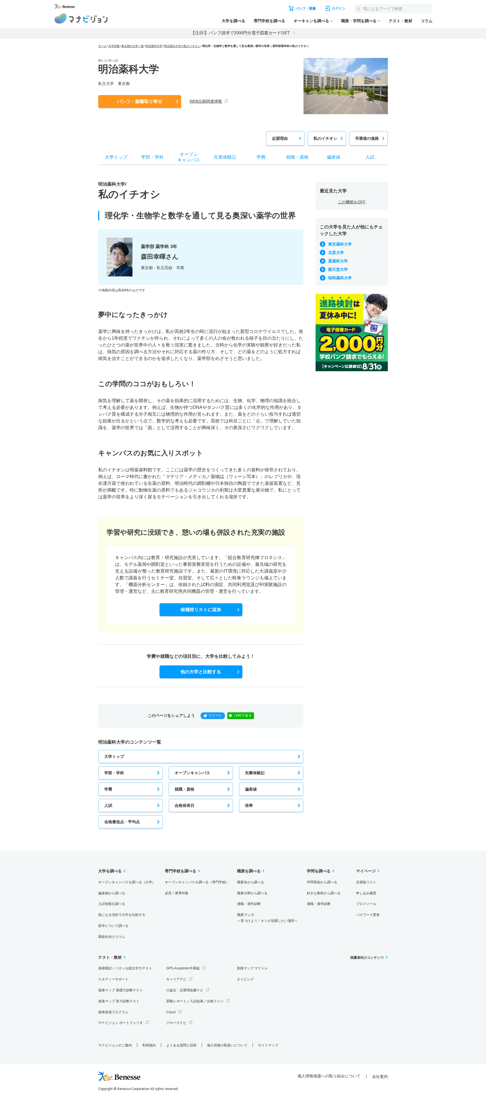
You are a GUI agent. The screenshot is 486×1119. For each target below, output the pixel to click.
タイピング (245, 979)
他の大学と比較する (201, 671)
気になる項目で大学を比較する (121, 915)
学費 (108, 789)
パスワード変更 (368, 915)
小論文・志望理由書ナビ (184, 990)
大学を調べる (233, 21)
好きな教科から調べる (324, 893)
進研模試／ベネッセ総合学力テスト (125, 968)
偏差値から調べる (111, 893)
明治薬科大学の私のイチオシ (182, 46)
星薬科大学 (338, 261)
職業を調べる (249, 871)
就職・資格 (184, 789)
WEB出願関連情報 (206, 101)
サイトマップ (268, 1045)
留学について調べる (113, 926)
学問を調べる (318, 871)
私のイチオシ (325, 138)
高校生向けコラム (111, 937)
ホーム (102, 46)
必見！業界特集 (176, 893)
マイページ (366, 871)
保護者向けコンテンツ (367, 958)
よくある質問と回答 (181, 1045)
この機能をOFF (352, 202)
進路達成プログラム (113, 1012)
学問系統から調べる (322, 882)
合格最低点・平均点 (122, 821)
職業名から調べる (250, 882)
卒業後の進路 (367, 138)
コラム (427, 21)
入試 (108, 805)
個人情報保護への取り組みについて (329, 1076)
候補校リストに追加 (201, 609)
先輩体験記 (255, 773)
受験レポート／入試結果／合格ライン (195, 1001)
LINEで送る (243, 715)
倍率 (249, 805)
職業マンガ (267, 918)
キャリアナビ (176, 979)
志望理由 (280, 138)
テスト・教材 (400, 21)
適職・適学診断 (249, 904)
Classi (171, 1012)
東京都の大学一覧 (132, 46)
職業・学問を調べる (359, 21)
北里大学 (336, 253)
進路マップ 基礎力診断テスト (120, 990)
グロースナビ (176, 1023)
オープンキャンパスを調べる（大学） (127, 882)
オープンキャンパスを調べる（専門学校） (197, 882)
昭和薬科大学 (340, 278)
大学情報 (114, 46)
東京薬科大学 (340, 244)
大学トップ (114, 756)
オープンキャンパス (192, 773)
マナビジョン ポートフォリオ (120, 1023)
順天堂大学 (338, 269)
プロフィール (366, 904)
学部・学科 (114, 773)
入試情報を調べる (111, 904)
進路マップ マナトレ (252, 968)
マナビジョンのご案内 (115, 1045)
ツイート (215, 715)
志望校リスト (366, 882)
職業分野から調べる (252, 893)
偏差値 (251, 789)
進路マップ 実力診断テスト (119, 1001)
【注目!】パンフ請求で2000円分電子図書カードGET (240, 32)
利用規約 (149, 1045)
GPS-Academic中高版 (183, 968)
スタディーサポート (113, 979)
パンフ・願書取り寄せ (139, 101)
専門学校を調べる (269, 21)
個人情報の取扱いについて (227, 1045)
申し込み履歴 (366, 893)
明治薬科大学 (153, 46)
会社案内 (380, 1076)
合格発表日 (184, 805)
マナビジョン (81, 18)
